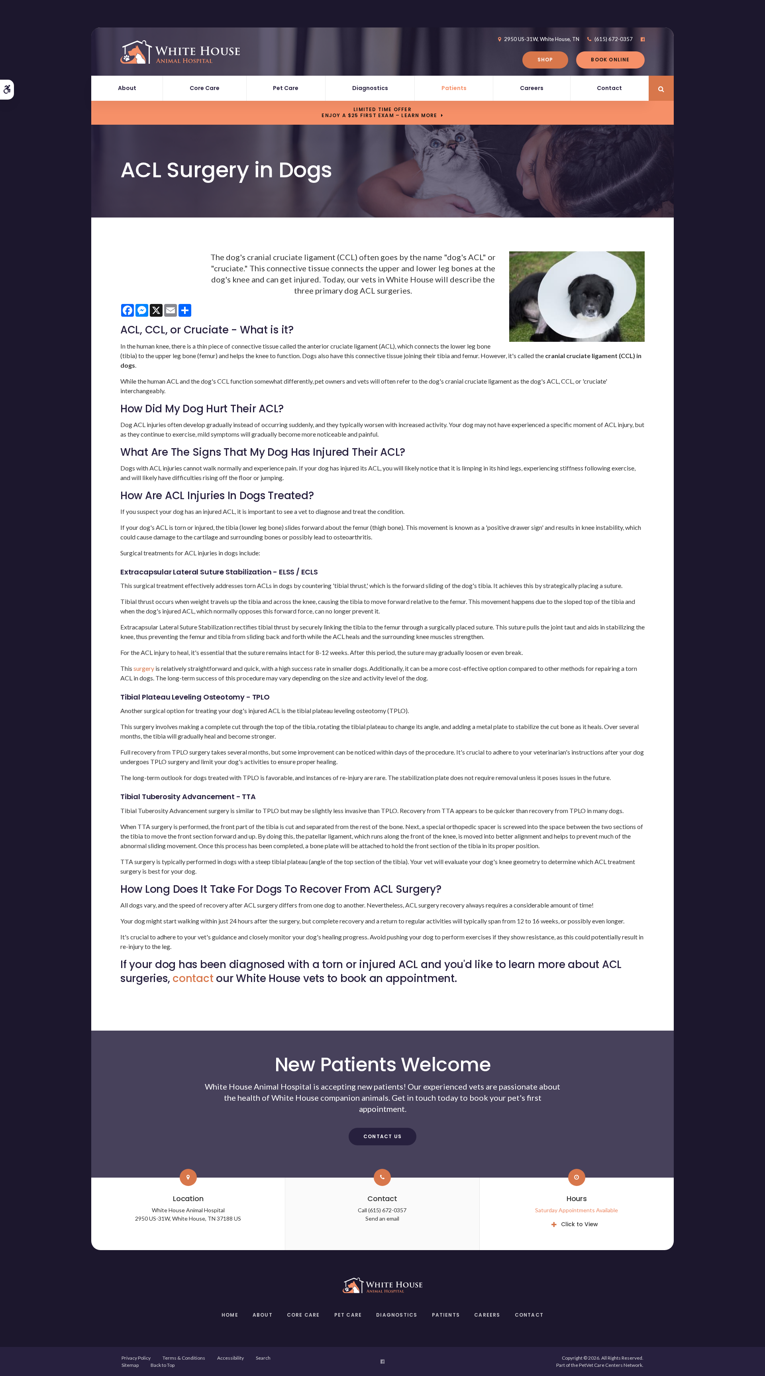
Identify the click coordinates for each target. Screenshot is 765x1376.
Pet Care (285, 88)
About (127, 88)
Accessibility (230, 1358)
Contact (609, 88)
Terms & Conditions (184, 1358)
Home (230, 1314)
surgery (143, 668)
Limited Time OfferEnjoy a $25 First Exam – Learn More (379, 112)
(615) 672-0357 (613, 39)
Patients (454, 88)
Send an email (382, 1218)
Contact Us (382, 1136)
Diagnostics (370, 88)
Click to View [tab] (579, 1224)
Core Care (205, 88)
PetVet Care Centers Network (610, 1365)
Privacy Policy (136, 1358)
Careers (531, 88)
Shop (545, 59)
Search (263, 1358)
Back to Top (163, 1365)
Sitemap (130, 1365)
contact (193, 978)
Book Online (610, 59)
